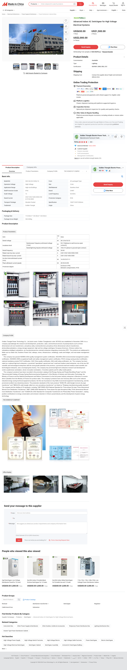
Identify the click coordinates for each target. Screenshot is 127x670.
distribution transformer (40, 604)
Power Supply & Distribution (29, 14)
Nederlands (67, 658)
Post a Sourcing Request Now (59, 540)
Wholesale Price (66, 655)
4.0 (100, 170)
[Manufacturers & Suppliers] (13, 4)
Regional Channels (87, 655)
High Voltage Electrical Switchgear (14, 645)
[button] (82, 171)
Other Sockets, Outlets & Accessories (53, 626)
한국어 (79, 658)
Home (3, 14)
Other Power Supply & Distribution (27, 626)
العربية (74, 658)
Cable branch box (7, 607)
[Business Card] (122, 176)
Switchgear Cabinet (35, 645)
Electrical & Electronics (13, 14)
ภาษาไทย (95, 658)
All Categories (9, 10)
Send (19, 540)
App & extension (102, 10)
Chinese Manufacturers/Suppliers (40, 655)
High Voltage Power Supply (12, 640)
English (17, 658)
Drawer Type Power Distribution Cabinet (16, 631)
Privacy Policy (93, 662)
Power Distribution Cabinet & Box (47, 14)
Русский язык (46, 658)
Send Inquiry (85, 47)
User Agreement (74, 662)
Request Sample (107, 52)
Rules (123, 10)
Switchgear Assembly (51, 645)
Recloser (4, 604)
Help (90, 10)
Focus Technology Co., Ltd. (50, 662)
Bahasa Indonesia (118, 658)
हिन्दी (90, 658)
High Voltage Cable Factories (73, 640)
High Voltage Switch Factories (33, 640)
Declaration (84, 662)
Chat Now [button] (113, 47)
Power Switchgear (91, 640)
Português (30, 658)
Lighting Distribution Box (101, 626)
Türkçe (102, 658)
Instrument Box (8, 626)
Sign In (76, 158)
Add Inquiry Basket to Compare (36, 73)
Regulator (97, 604)
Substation (36, 607)
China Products (25, 655)
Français (37, 658)
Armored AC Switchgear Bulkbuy (72, 645)
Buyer (81, 10)
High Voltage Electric (53, 640)
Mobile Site (106, 655)
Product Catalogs (30, 600)
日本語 (85, 658)
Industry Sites (76, 655)
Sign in (123, 5)
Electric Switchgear (107, 640)
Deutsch (60, 658)
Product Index (98, 655)
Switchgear (67, 604)
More (3, 649)
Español (23, 658)
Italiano (54, 658)
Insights (114, 655)
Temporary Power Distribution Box (79, 626)
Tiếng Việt (109, 658)
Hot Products (14, 655)
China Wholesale (55, 655)
